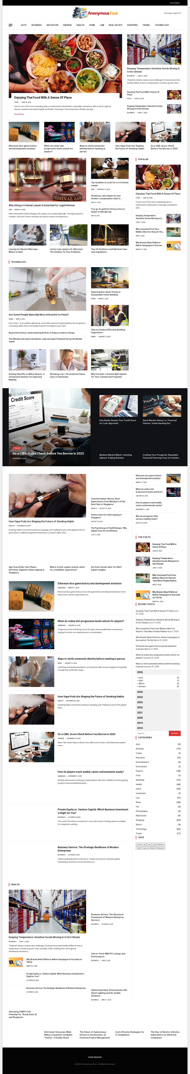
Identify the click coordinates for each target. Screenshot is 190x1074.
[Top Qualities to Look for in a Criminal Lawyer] (110, 168)
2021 (140, 712)
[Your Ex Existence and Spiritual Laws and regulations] (110, 235)
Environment (141, 766)
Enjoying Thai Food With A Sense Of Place (43, 97)
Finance (67, 25)
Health (80, 25)
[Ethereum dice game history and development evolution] (24, 132)
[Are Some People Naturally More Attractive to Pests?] (47, 289)
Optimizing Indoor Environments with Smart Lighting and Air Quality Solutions (109, 993)
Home (92, 25)
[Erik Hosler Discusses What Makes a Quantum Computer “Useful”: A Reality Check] (59, 1018)
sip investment (158, 844)
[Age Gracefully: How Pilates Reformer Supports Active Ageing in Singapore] (27, 552)
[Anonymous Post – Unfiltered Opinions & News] (95, 13)
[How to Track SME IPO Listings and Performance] (110, 939)
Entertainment (142, 762)
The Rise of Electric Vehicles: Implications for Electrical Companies (165, 1035)
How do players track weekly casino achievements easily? (91, 771)
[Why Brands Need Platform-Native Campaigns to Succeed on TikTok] (173, 245)
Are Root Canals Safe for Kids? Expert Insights (106, 568)
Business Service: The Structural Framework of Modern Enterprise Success (107, 917)
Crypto (139, 753)
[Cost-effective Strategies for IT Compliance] (130, 1018)
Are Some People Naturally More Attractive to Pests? (39, 314)
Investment (141, 793)
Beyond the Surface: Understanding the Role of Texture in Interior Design (42, 333)
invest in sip (141, 844)
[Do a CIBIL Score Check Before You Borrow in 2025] (166, 132)
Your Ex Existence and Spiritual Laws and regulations (109, 250)
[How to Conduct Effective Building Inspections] (110, 315)
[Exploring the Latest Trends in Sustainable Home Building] (110, 277)
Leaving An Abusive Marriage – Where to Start (24, 250)
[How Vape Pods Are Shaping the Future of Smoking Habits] (130, 132)
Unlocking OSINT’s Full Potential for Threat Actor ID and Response (23, 1014)
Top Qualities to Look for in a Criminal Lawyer (109, 184)
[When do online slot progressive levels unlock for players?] (59, 132)
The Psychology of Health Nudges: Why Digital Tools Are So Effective (109, 529)
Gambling (62, 588)
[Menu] (10, 25)
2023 (140, 702)
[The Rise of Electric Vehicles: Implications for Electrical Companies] (166, 1018)
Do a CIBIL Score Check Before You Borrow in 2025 (164, 147)
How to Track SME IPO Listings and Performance (108, 955)
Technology (162, 25)
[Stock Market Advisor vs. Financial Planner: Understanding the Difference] (162, 406)
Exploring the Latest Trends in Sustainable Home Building (105, 293)
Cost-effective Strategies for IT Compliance (129, 1033)
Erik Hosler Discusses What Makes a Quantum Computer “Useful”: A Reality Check (58, 1035)
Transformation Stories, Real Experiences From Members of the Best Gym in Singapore (108, 501)
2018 (140, 728)
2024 (140, 697)
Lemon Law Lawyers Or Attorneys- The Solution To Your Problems (66, 250)
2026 (140, 672)
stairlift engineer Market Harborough (150, 848)
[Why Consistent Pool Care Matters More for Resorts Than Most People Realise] (173, 232)
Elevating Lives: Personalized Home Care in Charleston (67, 375)
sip (149, 844)
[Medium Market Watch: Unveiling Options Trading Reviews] (118, 440)
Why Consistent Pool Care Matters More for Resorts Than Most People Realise (150, 230)
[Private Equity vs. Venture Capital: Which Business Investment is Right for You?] (31, 822)
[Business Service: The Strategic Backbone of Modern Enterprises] (31, 860)
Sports (139, 824)
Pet (137, 807)
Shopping (132, 25)
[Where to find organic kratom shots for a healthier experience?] (68, 552)
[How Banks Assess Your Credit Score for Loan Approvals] (118, 406)
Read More (19, 114)
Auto (24, 25)
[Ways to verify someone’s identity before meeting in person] (95, 132)
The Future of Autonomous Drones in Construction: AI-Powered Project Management (95, 1035)
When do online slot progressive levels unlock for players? (58, 149)
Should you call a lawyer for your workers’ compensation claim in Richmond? (106, 197)
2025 (140, 691)
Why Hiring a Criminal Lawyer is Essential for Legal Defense (42, 205)
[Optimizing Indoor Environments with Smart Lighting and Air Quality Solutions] (110, 975)
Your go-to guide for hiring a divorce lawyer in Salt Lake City (108, 210)
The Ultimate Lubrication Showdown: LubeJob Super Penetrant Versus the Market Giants (45, 340)
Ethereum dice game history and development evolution (22, 147)
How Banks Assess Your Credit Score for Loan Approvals (117, 421)
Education (52, 25)
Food (16, 102)
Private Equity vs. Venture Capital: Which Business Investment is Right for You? (93, 811)
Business (37, 25)
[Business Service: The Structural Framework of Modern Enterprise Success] (110, 900)
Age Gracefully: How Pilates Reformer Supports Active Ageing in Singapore (26, 570)
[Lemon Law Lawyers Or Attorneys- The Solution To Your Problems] (68, 235)
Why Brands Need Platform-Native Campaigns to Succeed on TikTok (149, 244)
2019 (140, 722)
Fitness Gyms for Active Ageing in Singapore (106, 516)
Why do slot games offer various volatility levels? (147, 517)
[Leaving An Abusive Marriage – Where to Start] (27, 235)
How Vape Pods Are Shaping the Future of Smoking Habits (129, 147)
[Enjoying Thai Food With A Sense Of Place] (65, 66)
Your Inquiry (174, 3)
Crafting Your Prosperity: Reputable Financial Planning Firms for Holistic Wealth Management (161, 456)
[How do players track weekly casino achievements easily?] (31, 784)
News (60, 663)
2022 (140, 707)
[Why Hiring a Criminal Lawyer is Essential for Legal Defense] (47, 179)
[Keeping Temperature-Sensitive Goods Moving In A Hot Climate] (154, 49)
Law (102, 25)
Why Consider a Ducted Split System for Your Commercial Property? (109, 375)
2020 (140, 717)
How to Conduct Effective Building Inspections (108, 331)
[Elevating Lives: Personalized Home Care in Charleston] (68, 359)
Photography (142, 811)
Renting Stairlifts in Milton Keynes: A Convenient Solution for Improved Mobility (27, 377)
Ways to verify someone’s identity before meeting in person (92, 149)
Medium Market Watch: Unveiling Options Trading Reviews (115, 456)
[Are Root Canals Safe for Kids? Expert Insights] (110, 552)
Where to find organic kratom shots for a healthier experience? (67, 568)
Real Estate (115, 25)
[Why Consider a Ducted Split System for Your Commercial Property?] (110, 359)
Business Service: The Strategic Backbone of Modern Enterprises (88, 849)
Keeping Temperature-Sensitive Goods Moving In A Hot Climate (153, 70)
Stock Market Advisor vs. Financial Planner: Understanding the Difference (160, 422)
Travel (146, 25)
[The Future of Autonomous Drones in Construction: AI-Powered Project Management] (95, 1018)
